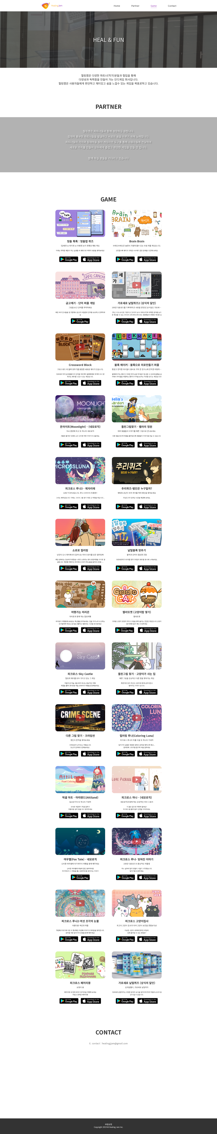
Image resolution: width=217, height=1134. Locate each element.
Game (154, 5)
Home (117, 5)
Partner (135, 5)
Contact (172, 5)
